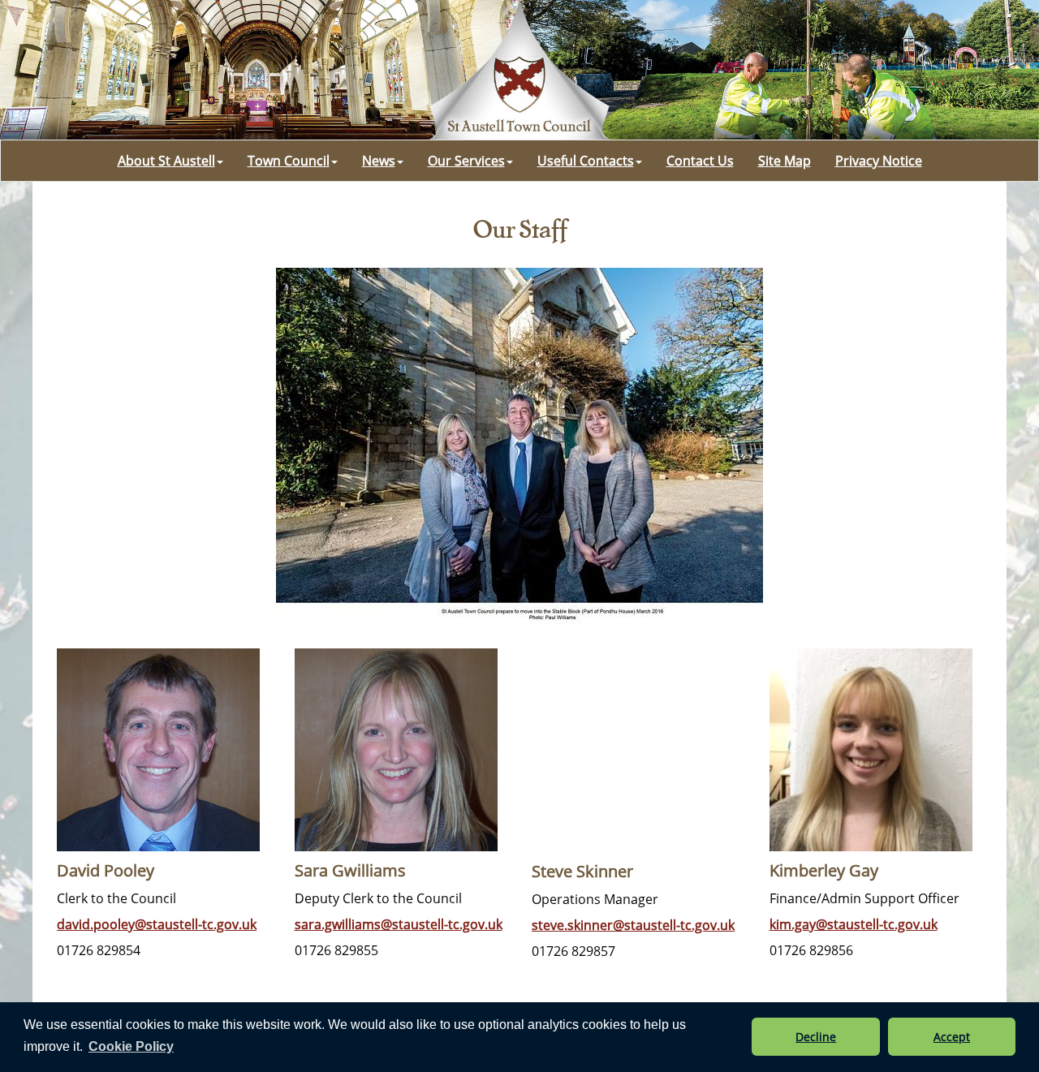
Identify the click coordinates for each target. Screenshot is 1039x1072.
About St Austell (166, 161)
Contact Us (700, 161)
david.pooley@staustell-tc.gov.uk (157, 924)
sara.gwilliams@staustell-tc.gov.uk (398, 924)
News (378, 161)
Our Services (466, 161)
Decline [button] (815, 1036)
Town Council (289, 161)
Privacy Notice (878, 161)
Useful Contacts (585, 161)
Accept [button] (951, 1036)
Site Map (784, 161)
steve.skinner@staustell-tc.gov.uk (633, 925)
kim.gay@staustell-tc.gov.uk (854, 924)
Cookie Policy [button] (131, 1046)
